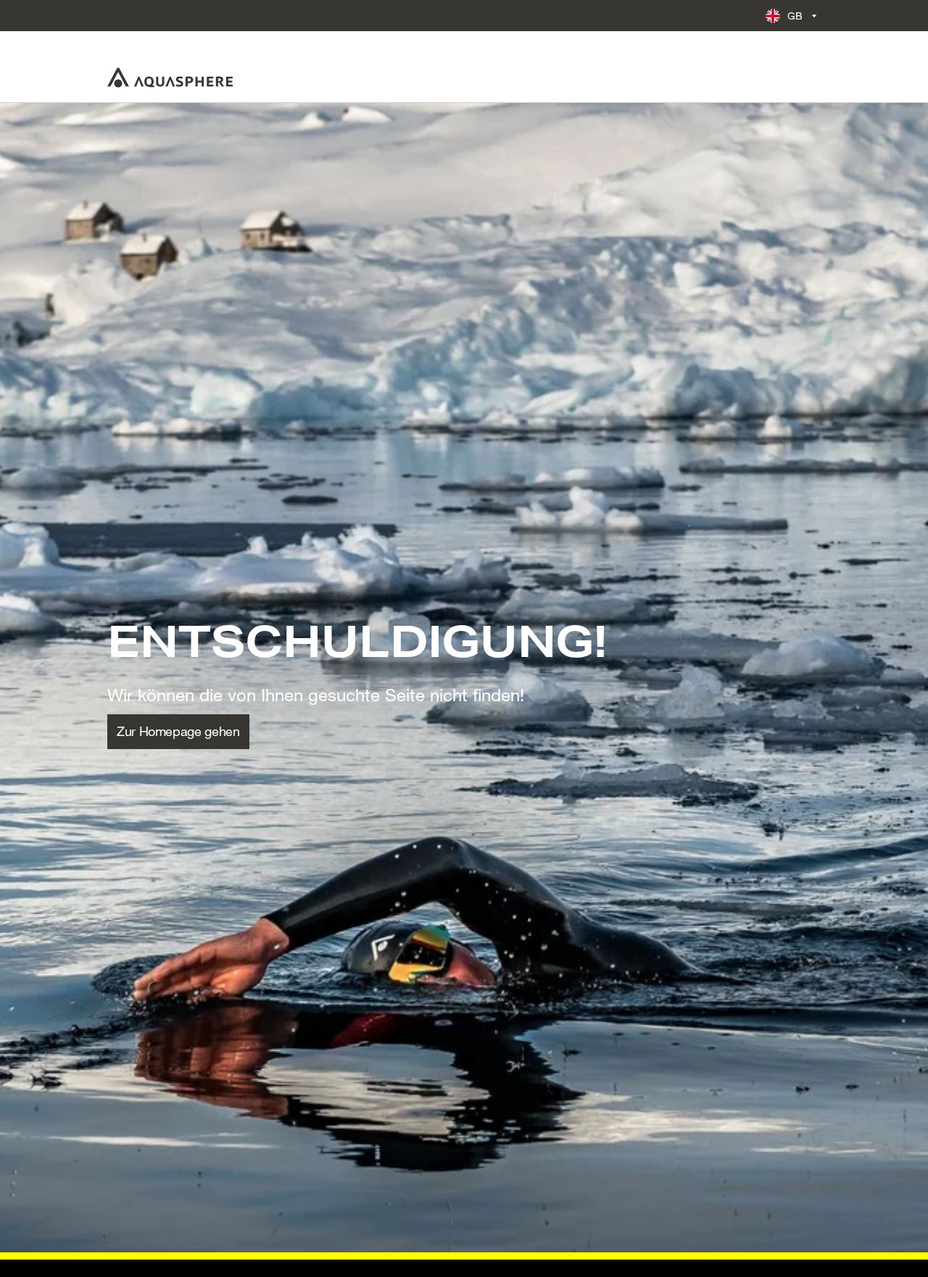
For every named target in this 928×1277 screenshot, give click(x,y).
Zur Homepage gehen (178, 731)
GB (795, 15)
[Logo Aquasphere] (170, 77)
